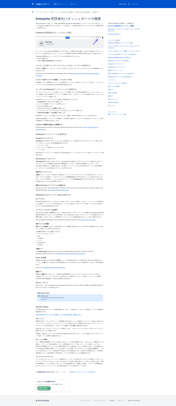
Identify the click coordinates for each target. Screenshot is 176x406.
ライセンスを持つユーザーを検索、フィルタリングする (124, 51)
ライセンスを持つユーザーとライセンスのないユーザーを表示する (124, 47)
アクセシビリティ (85, 400)
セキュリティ (121, 400)
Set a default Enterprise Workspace (58, 190)
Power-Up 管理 (112, 93)
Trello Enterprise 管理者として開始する (121, 23)
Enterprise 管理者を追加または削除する (119, 57)
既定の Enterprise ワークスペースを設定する (121, 73)
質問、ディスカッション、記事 (117, 114)
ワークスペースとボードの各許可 (117, 83)
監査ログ (110, 96)
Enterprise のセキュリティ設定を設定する (120, 76)
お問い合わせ (122, 4)
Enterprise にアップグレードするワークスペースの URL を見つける (124, 30)
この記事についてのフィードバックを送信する (81, 372)
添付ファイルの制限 (113, 86)
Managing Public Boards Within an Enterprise (71, 253)
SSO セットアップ (113, 99)
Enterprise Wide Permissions (87, 220)
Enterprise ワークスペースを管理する (119, 60)
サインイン (135, 4)
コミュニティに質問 (44, 388)
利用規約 (112, 400)
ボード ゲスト (112, 80)
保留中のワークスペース (115, 70)
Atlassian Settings (113, 102)
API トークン (111, 105)
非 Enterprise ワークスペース (116, 67)
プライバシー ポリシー (100, 400)
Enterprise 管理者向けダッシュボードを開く (120, 43)
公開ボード (111, 89)
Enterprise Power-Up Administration (54, 267)
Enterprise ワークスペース (116, 64)
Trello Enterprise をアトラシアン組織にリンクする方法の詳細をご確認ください (58, 314)
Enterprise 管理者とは (114, 34)
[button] (32, 4)
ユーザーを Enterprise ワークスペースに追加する (122, 54)
